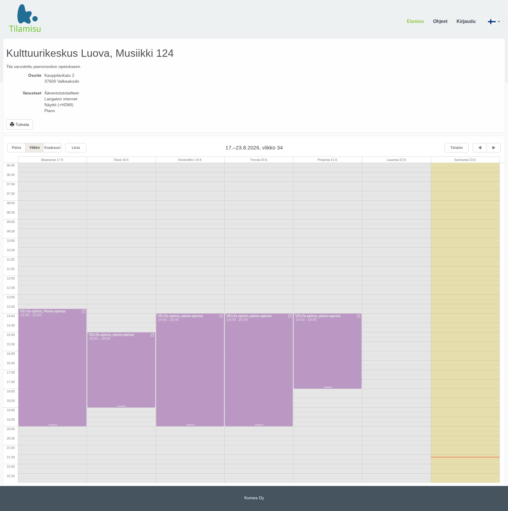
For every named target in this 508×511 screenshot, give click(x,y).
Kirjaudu (466, 21)
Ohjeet (440, 21)
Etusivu (415, 21)
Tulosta (22, 124)
